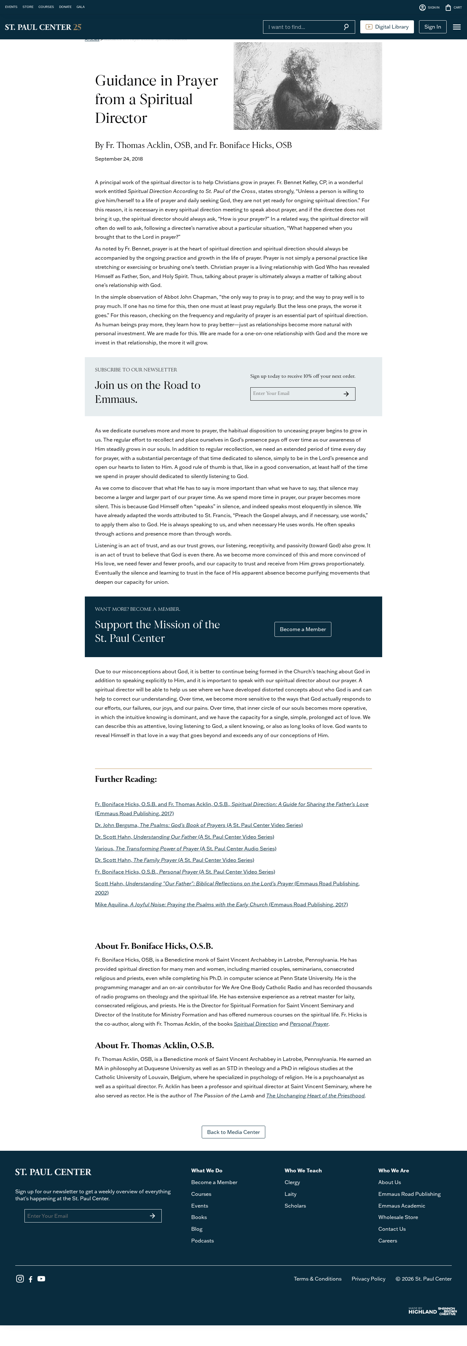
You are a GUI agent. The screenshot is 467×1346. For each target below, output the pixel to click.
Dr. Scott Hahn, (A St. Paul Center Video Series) (184, 837)
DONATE (65, 7)
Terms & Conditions (318, 1279)
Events (199, 1206)
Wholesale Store (398, 1217)
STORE (28, 7)
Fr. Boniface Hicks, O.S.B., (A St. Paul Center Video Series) (185, 872)
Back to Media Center (233, 1132)
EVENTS (11, 7)
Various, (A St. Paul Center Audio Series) (185, 848)
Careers (387, 1240)
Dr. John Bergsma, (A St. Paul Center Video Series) (199, 825)
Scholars (295, 1206)
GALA (81, 7)
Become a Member (303, 629)
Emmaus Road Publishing (409, 1194)
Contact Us (392, 1229)
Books (199, 1217)
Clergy (292, 1182)
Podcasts (202, 1240)
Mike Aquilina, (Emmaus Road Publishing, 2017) (221, 904)
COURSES (46, 7)
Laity (290, 1194)
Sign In (432, 26)
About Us (389, 1182)
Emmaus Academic (401, 1206)
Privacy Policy (368, 1279)
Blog (196, 1229)
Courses (201, 1194)
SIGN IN (429, 7)
